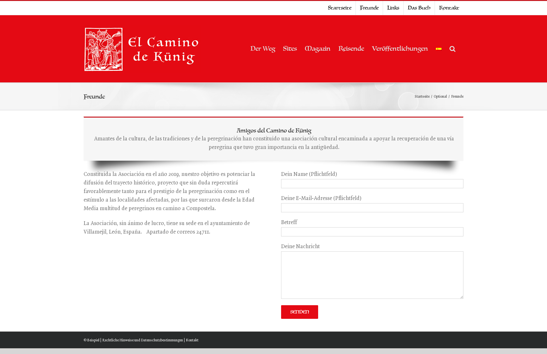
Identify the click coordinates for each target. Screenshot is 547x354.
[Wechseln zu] (439, 48)
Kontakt (192, 340)
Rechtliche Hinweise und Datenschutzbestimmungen (142, 340)
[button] (453, 48)
